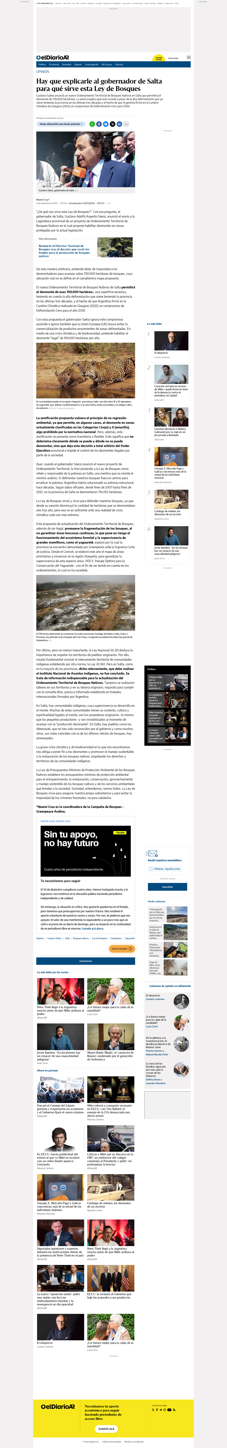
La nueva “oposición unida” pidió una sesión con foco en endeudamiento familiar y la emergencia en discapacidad (58, 1299)
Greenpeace (116, 938)
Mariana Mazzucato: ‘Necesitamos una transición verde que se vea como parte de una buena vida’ (155, 950)
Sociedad (66, 64)
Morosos (58, 3)
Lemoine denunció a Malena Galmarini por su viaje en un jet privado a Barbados (170, 432)
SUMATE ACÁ (106, 1429)
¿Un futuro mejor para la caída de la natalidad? (110, 1008)
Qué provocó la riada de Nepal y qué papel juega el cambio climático (155, 933)
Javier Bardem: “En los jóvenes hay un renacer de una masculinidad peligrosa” (58, 1056)
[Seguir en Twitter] (153, 1409)
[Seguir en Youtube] (169, 1409)
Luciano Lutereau (150, 3)
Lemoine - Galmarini (87, 3)
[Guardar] (126, 124)
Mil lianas (160, 3)
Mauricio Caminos (95, 1119)
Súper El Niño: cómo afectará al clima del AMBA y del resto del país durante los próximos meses (155, 968)
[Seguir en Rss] (174, 1409)
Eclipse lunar (169, 3)
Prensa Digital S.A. (91, 1442)
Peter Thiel (67, 3)
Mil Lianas (107, 64)
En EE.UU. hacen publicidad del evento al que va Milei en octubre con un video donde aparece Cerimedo (58, 1159)
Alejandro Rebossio (46, 1213)
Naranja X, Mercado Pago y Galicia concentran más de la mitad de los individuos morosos (59, 1206)
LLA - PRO (75, 3)
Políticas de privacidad (111, 1442)
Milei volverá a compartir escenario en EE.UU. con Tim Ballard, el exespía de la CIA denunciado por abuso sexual (109, 1111)
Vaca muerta (126, 3)
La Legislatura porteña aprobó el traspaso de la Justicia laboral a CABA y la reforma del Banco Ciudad (155, 700)
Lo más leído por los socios (52, 972)
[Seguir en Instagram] (164, 1409)
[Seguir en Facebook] (157, 1409)
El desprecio (45, 1343)
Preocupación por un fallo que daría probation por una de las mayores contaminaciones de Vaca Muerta (157, 915)
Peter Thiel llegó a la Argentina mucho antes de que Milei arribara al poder (60, 1010)
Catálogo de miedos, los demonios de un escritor (109, 1204)
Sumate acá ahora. (93, 928)
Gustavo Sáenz (54, 938)
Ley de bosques (99, 938)
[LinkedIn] (119, 124)
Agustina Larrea (94, 1210)
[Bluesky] (106, 124)
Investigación (92, 64)
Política (42, 64)
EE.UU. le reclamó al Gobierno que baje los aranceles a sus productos (109, 1295)
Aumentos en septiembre (112, 3)
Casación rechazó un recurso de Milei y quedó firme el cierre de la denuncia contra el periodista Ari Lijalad (171, 390)
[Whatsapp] (92, 124)
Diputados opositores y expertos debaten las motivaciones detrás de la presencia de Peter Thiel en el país (60, 1252)
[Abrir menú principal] (189, 57)
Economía (54, 64)
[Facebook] (99, 124)
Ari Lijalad (98, 3)
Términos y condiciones (134, 1442)
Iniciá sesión (173, 58)
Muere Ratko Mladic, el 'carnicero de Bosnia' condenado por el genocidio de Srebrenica (110, 1056)
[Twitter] (112, 124)
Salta (67, 938)
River (177, 3)
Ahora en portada (47, 1070)
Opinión (78, 64)
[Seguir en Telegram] (160, 1409)
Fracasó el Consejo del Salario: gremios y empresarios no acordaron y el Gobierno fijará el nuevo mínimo (60, 1109)
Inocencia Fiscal (137, 3)
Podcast (119, 64)
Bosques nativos (81, 938)
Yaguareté (130, 938)
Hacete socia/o (159, 58)
